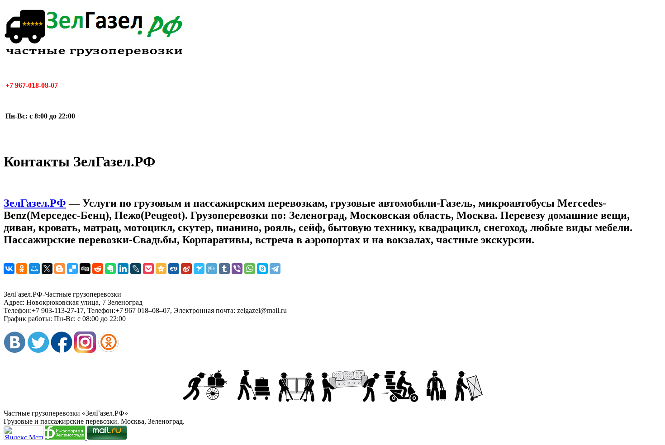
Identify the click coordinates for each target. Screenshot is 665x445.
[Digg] (85, 268)
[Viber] (237, 268)
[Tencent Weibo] (211, 268)
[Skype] (262, 268)
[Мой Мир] (34, 268)
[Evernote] (110, 268)
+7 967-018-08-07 (31, 85)
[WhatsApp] (249, 268)
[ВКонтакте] (9, 268)
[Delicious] (72, 268)
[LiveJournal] (135, 268)
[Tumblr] (224, 268)
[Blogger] (59, 268)
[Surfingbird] (199, 268)
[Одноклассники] (21, 268)
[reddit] (97, 268)
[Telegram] (275, 268)
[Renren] (173, 268)
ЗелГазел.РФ (35, 203)
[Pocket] (148, 268)
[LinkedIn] (123, 268)
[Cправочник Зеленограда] (66, 437)
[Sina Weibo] (186, 268)
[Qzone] (161, 268)
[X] (47, 268)
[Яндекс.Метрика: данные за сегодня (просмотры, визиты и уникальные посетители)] (23, 433)
